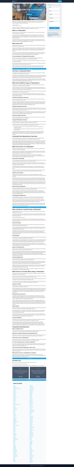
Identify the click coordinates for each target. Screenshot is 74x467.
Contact (60, 1)
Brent (14, 443)
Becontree (31, 453)
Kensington (14, 420)
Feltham (14, 389)
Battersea (14, 427)
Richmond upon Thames (16, 388)
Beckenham (31, 421)
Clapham (14, 446)
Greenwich (31, 422)
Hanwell (14, 395)
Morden (14, 431)
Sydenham (31, 400)
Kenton (14, 426)
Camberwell (31, 389)
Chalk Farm (14, 452)
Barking (31, 444)
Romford (31, 458)
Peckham (31, 396)
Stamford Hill (31, 407)
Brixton (14, 458)
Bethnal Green (32, 402)
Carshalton (31, 386)
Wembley (14, 415)
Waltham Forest (32, 433)
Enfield (31, 438)
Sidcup (31, 447)
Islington (31, 394)
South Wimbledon (15, 425)
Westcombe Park (32, 427)
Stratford (31, 426)
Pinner (14, 436)
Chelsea (14, 430)
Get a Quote (28, 14)
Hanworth (14, 393)
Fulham (14, 414)
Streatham (14, 448)
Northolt (14, 406)
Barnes (14, 405)
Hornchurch (31, 460)
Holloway (31, 395)
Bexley (30, 454)
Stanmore (14, 453)
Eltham (31, 439)
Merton (14, 432)
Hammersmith (15, 409)
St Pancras (31, 385)
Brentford (14, 390)
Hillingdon (14, 399)
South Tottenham (32, 410)
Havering (31, 459)
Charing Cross (15, 451)
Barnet (30, 406)
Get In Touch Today (29, 68)
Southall (14, 394)
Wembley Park (15, 421)
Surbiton (14, 410)
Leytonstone (31, 432)
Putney (14, 411)
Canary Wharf (31, 417)
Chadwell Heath (32, 455)
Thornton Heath (32, 390)
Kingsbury (14, 437)
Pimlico (14, 441)
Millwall (31, 412)
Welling (31, 448)
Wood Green (31, 405)
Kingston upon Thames (16, 404)
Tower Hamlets (32, 411)
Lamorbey (31, 449)
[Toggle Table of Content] (20, 25)
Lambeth (14, 457)
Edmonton (31, 428)
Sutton (14, 459)
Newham (31, 437)
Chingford (31, 442)
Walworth (31, 391)
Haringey (31, 401)
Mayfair (14, 442)
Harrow (14, 416)
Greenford (14, 400)
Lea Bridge (31, 416)
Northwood (14, 447)
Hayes (14, 398)
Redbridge (31, 443)
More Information (29, 358)
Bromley (31, 423)
